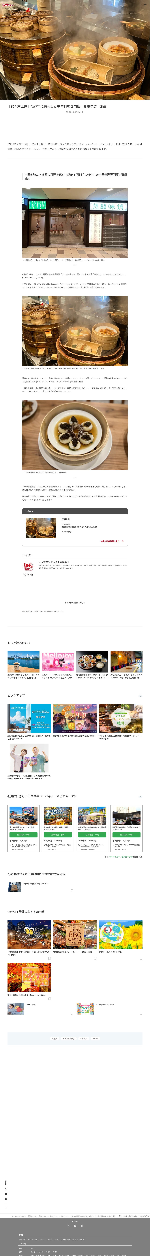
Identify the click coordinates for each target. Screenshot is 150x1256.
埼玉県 (48, 1252)
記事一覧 (22, 1239)
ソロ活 (49, 1239)
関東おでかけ (32, 1216)
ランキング (80, 1239)
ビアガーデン (127, 856)
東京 (55, 1038)
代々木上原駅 (69, 1038)
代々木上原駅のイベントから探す (105, 1216)
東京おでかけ (54, 1216)
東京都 (33, 1252)
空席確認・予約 (23, 835)
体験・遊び (66, 1239)
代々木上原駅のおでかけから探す (82, 1216)
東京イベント (65, 1216)
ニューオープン (33, 1239)
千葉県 (55, 1252)
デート (42, 1239)
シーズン (57, 1239)
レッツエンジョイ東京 (19, 1216)
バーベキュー (114, 856)
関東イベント (43, 1216)
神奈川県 (40, 1252)
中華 (96, 1038)
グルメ (84, 1038)
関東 (32, 1248)
